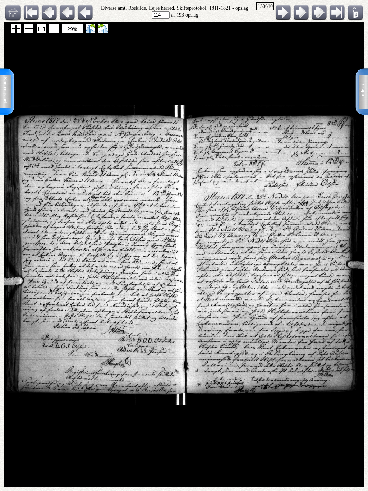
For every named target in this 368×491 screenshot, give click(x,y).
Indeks (362, 91)
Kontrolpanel (5, 90)
